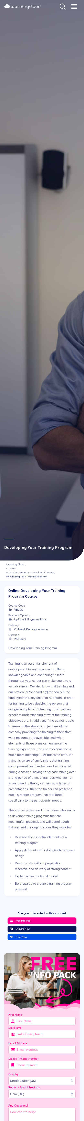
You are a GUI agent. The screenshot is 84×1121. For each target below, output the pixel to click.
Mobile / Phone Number (23, 1059)
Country (13, 1074)
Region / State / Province (24, 1087)
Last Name (15, 1028)
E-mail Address (17, 1043)
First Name (15, 1015)
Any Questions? (18, 1105)
